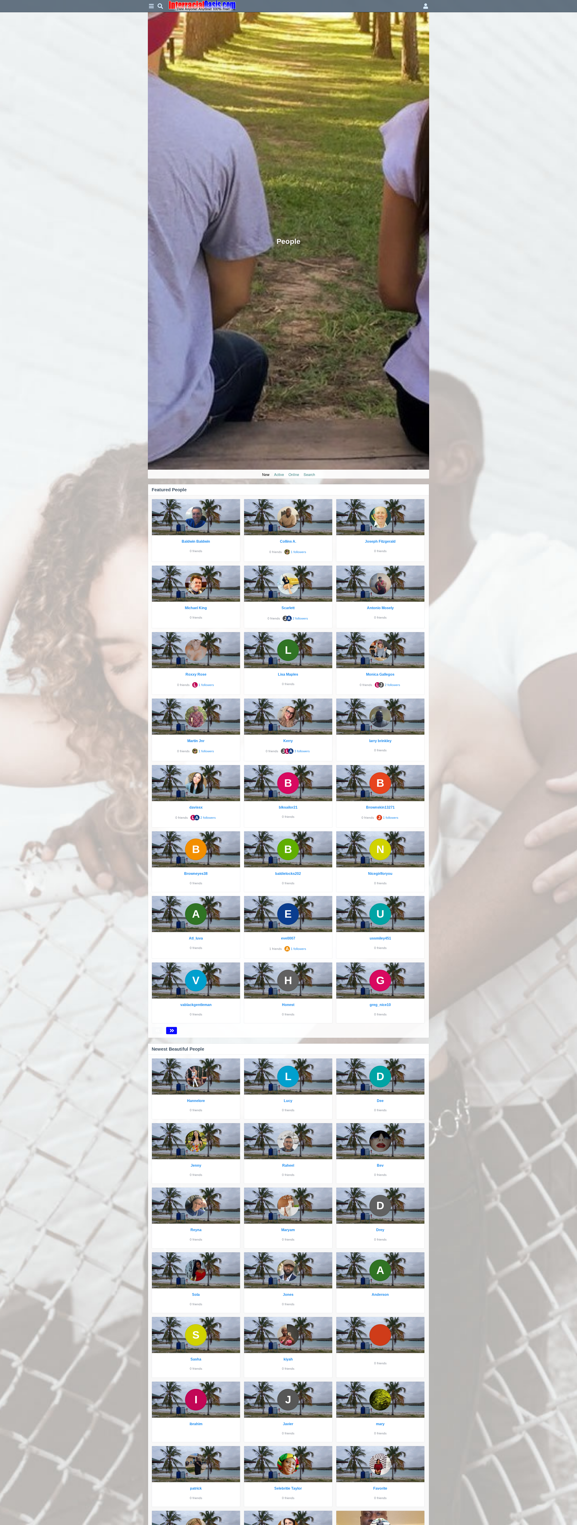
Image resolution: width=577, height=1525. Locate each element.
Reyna (195, 1230)
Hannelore (196, 1101)
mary (380, 1424)
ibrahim (196, 1424)
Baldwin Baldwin (196, 541)
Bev (380, 1165)
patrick (196, 1488)
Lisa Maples (288, 674)
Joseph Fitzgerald (380, 541)
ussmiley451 (380, 938)
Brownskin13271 (380, 807)
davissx (196, 807)
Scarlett (288, 608)
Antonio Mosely (380, 608)
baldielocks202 (288, 874)
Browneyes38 (196, 874)
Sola (196, 1294)
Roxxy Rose (195, 674)
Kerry (288, 741)
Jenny (196, 1165)
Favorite (380, 1488)
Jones (288, 1294)
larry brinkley (380, 741)
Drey (380, 1230)
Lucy (288, 1101)
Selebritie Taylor (288, 1488)
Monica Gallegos (380, 674)
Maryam (288, 1230)
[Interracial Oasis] (293, 6)
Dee (380, 1101)
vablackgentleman (196, 1005)
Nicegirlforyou (380, 874)
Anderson (380, 1294)
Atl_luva (196, 938)
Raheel (288, 1165)
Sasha (195, 1359)
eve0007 (288, 938)
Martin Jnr (195, 741)
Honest (288, 1005)
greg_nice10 (380, 1005)
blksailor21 (288, 807)
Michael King (196, 608)
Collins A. (288, 541)
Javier (288, 1424)
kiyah (288, 1359)
